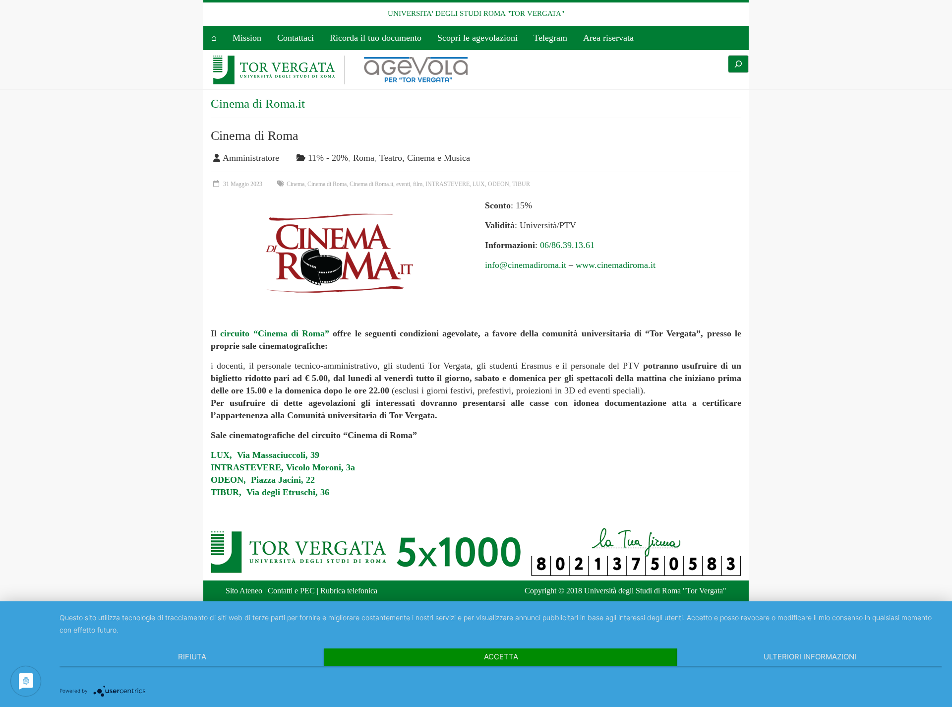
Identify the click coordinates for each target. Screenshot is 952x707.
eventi (403, 184)
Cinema (295, 184)
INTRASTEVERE (447, 184)
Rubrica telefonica (348, 590)
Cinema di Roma (254, 136)
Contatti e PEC (291, 590)
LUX (479, 184)
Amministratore (251, 158)
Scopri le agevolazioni (477, 38)
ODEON (498, 184)
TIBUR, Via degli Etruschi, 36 (270, 492)
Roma (363, 158)
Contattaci (295, 38)
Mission (247, 38)
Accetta (501, 656)
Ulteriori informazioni (810, 656)
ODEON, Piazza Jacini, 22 (263, 480)
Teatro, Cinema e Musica (424, 158)
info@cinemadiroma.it (525, 265)
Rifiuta (192, 656)
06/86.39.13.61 (567, 245)
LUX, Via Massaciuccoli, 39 (265, 455)
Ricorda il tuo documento (375, 38)
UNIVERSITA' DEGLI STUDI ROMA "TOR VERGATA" (476, 13)
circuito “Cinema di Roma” (274, 333)
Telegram (550, 38)
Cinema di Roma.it (371, 184)
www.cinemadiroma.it (615, 265)
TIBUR (521, 184)
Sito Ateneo (244, 590)
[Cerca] (738, 64)
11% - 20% (328, 158)
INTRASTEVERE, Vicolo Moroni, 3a (283, 467)
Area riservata (608, 38)
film (417, 184)
